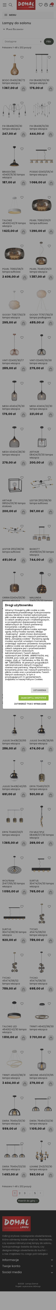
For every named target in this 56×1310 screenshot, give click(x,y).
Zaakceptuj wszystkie (33, 697)
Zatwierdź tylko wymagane (30, 703)
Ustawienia (39, 690)
